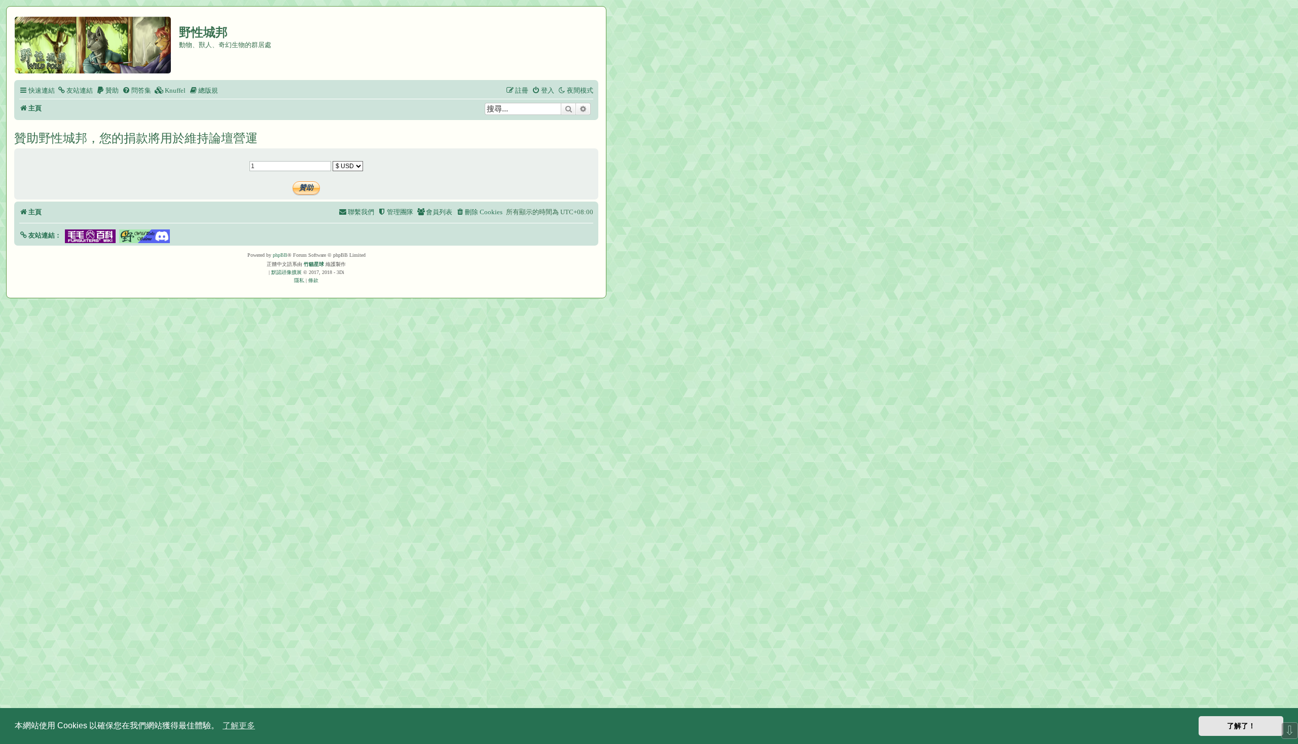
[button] (40, 235)
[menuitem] (75, 90)
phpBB (280, 255)
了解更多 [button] (239, 725)
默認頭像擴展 (286, 272)
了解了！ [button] (1241, 726)
